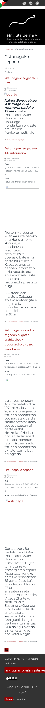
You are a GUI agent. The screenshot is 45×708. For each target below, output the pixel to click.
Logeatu (20, 321)
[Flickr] (31, 3)
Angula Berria (20, 35)
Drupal (9, 699)
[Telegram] (37, 3)
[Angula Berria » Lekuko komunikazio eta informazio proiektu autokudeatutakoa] (22, 23)
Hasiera (8, 49)
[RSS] (24, 3)
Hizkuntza (9, 68)
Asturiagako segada (18, 470)
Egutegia (21, 140)
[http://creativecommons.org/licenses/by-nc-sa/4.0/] (11, 678)
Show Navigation (4, 3)
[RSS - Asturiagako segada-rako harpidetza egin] (22, 650)
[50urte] (10, 94)
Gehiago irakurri (12, 140)
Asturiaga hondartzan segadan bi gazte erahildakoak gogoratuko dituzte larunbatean (20, 340)
